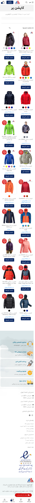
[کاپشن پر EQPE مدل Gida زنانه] (9, 98)
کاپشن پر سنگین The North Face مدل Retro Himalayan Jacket (9, 283)
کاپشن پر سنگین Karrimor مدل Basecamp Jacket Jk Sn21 (9, 314)
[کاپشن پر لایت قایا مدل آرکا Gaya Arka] (9, 157)
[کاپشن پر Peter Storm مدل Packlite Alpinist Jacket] (9, 246)
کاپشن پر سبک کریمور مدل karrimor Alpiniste (9, 199)
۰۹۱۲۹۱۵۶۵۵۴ (17, 345)
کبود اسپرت (26, 14)
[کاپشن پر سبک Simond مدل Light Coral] (26, 246)
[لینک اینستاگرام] (32, 415)
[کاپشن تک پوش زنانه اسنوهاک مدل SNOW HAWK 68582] (26, 38)
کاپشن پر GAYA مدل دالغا (9, 77)
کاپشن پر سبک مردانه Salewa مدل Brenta (9, 226)
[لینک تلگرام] (29, 415)
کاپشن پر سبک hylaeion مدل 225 (26, 140)
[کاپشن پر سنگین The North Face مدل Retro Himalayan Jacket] (9, 272)
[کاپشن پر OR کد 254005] (26, 157)
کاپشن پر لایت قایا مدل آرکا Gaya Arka (9, 169)
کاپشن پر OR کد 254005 (26, 166)
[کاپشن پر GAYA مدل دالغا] (9, 68)
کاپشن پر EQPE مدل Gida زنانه (9, 110)
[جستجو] (26, 2)
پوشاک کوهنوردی (17, 14)
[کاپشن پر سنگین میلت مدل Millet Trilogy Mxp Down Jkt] (26, 272)
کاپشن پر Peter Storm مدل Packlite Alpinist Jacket (9, 255)
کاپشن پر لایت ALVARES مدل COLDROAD (25, 81)
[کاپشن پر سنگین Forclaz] (26, 301)
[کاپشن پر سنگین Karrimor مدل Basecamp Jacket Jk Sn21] (9, 301)
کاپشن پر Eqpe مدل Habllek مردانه (26, 110)
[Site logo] (17, 2)
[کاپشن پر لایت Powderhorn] (26, 186)
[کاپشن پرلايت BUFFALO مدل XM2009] (9, 38)
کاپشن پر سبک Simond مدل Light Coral (26, 255)
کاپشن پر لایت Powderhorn (26, 198)
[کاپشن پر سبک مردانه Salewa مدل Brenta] (9, 216)
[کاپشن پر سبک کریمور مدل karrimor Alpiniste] (9, 186)
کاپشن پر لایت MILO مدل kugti (25, 229)
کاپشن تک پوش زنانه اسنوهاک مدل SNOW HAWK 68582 (26, 51)
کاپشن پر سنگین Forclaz (26, 313)
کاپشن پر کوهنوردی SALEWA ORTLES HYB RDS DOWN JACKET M (9, 138)
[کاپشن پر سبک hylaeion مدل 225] (26, 127)
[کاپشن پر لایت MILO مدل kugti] (26, 216)
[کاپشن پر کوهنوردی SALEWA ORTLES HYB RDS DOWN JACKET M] (9, 127)
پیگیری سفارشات (10, 2)
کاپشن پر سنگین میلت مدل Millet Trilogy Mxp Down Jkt (25, 282)
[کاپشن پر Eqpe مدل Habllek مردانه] (26, 98)
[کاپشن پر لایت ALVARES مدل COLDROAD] (26, 68)
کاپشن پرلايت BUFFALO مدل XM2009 (9, 51)
